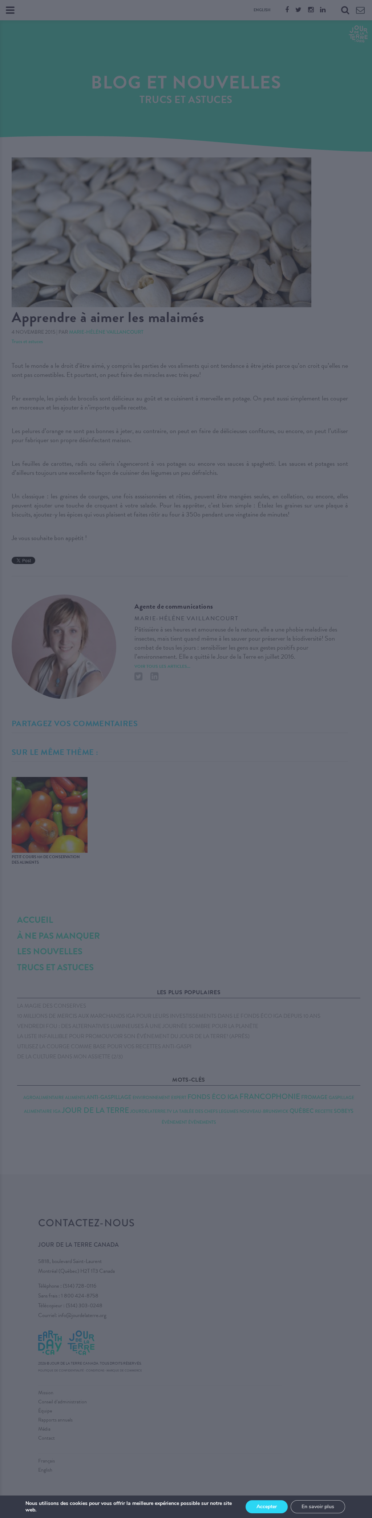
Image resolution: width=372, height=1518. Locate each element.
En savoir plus (318, 1506)
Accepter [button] (266, 1506)
